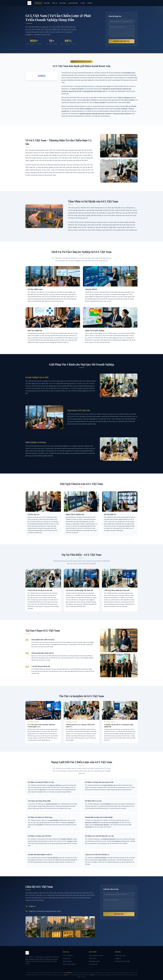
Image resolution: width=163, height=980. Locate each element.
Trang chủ (38, 3)
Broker (105, 860)
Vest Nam (71, 822)
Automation (115, 822)
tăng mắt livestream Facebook (101, 113)
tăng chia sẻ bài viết (75, 91)
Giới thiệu (47, 3)
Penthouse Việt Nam (109, 839)
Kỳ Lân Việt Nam (53, 857)
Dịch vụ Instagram (124, 97)
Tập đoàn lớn (92, 958)
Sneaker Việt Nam (66, 839)
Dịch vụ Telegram (85, 108)
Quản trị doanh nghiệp (69, 964)
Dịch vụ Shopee (122, 108)
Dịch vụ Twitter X (129, 100)
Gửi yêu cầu (118, 914)
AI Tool (65, 974)
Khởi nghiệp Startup (94, 961)
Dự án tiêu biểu (73, 3)
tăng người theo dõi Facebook (93, 91)
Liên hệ (90, 3)
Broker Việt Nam (101, 857)
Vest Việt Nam (54, 820)
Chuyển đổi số (67, 958)
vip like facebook (116, 89)
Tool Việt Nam (68, 972)
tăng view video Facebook (122, 113)
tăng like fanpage (85, 113)
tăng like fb (106, 89)
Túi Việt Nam (107, 804)
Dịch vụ (55, 3)
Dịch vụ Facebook (78, 89)
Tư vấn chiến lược (68, 955)
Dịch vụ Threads (131, 106)
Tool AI (92, 974)
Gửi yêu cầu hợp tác (121, 41)
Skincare (42, 789)
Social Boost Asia (129, 73)
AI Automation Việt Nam (102, 824)
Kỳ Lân (73, 860)
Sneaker (69, 841)
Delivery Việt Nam (51, 804)
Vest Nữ (39, 824)
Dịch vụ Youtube (100, 102)
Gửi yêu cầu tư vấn (120, 955)
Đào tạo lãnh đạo (68, 961)
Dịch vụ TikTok (91, 100)
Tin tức (82, 3)
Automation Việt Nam (91, 822)
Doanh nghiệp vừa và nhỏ (96, 955)
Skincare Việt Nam (55, 785)
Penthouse (117, 841)
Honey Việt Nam (108, 785)
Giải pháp (63, 3)
